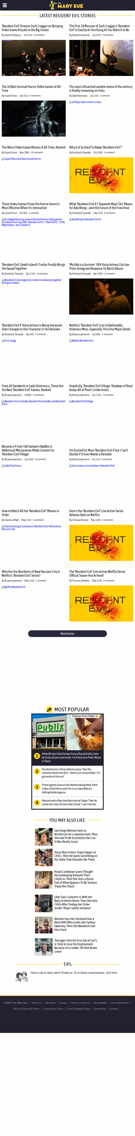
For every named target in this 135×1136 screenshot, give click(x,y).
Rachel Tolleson (13, 35)
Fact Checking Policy (78, 1008)
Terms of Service (80, 1002)
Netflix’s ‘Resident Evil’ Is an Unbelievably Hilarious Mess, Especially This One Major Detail (99, 327)
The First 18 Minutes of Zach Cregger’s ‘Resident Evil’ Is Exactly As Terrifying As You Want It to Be (99, 28)
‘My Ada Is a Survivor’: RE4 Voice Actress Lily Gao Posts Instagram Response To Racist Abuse (99, 266)
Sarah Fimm (11, 95)
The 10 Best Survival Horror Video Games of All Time (31, 88)
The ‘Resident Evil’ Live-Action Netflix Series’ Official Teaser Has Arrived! (97, 573)
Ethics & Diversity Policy (26, 1008)
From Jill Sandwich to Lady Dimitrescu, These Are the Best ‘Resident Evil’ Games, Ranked (32, 388)
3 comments (109, 273)
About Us (36, 1002)
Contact (114, 1008)
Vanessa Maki (12, 519)
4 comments (38, 395)
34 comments (37, 152)
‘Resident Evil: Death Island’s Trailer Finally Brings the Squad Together (33, 266)
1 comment (105, 95)
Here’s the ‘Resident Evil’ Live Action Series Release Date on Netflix (96, 513)
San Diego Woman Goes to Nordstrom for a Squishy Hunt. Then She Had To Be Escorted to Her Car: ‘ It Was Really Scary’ (76, 835)
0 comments (39, 35)
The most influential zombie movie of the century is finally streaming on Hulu (100, 88)
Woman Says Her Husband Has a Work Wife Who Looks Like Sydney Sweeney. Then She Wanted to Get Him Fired (74, 924)
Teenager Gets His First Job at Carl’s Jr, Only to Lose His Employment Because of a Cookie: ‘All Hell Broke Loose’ (75, 945)
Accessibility (100, 1002)
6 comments (108, 580)
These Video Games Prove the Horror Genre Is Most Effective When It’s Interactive (31, 206)
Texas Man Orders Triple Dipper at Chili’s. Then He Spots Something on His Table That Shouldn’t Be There (75, 856)
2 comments (108, 395)
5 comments (109, 152)
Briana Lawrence (80, 334)
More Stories (67, 633)
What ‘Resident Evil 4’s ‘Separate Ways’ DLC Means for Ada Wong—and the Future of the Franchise (101, 206)
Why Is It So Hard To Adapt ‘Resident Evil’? (95, 147)
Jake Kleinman (79, 95)
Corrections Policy (53, 1008)
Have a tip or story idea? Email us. (52, 972)
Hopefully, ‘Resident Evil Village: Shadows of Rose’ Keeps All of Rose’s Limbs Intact (101, 388)
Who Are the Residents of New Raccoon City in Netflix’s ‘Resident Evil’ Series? (31, 573)
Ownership (100, 1008)
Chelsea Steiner (80, 519)
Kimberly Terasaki (81, 152)
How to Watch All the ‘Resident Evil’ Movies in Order (30, 513)
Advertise (50, 1002)
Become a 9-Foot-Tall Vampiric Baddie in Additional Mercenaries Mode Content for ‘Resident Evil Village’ (28, 450)
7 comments (107, 334)
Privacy (63, 1002)
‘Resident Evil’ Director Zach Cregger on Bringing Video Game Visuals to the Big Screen (32, 28)
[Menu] (5, 5)
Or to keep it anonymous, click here (95, 972)
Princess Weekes (80, 580)
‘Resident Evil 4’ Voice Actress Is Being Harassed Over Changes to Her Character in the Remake (32, 327)
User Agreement (119, 1002)
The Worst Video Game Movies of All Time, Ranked (33, 147)
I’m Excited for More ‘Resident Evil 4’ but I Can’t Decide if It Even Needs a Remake (98, 452)
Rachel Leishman (81, 35)
